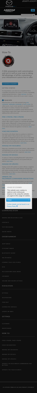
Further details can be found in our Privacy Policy (18, 205)
